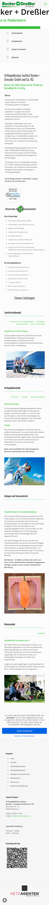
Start (12, 758)
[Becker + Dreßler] (18, 4)
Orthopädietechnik (17, 770)
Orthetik (24, 397)
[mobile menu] (45, 4)
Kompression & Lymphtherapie (22, 321)
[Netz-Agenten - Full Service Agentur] (24, 896)
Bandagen (41, 321)
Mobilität (41, 633)
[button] (4, 900)
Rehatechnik (15, 778)
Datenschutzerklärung (19, 786)
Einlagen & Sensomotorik (20, 774)
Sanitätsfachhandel (17, 766)
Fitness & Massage (37, 324)
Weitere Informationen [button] (24, 736)
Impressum (14, 782)
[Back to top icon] (24, 888)
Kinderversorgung (38, 397)
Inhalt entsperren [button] (24, 731)
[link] (25, 364)
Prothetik (14, 397)
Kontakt (13, 762)
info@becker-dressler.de (20, 816)
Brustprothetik (22, 324)
